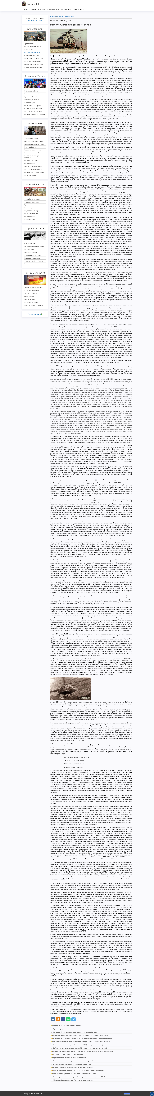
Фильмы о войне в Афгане (33, 261)
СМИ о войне (29, 296)
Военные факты (30, 147)
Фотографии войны (31, 161)
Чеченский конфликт (31, 138)
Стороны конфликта (31, 202)
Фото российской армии (32, 61)
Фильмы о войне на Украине (34, 114)
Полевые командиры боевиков (31, 157)
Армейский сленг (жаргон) (33, 64)
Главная (53, 16)
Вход (40, 20)
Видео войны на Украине (33, 111)
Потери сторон (29, 103)
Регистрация (32, 20)
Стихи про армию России (33, 67)
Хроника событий (30, 97)
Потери (27, 264)
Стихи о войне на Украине (33, 109)
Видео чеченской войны (33, 169)
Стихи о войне (29, 164)
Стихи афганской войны (32, 255)
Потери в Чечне (30, 175)
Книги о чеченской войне (33, 167)
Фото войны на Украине (33, 106)
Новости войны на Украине (34, 94)
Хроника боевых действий (33, 141)
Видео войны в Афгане (32, 258)
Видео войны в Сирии (32, 211)
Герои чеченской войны (32, 150)
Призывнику (28, 50)
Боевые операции (30, 252)
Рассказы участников (31, 100)
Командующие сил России (33, 153)
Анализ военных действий (33, 288)
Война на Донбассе (31, 91)
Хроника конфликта (31, 293)
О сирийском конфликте (32, 199)
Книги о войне (29, 299)
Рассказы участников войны (34, 144)
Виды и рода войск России (33, 58)
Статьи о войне (29, 243)
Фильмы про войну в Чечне (34, 172)
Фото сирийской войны (32, 214)
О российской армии (31, 55)
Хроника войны (29, 205)
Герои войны (29, 249)
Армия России (29, 44)
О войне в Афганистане (65, 16)
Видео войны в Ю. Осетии (33, 305)
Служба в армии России (32, 47)
